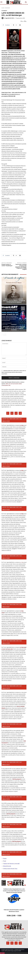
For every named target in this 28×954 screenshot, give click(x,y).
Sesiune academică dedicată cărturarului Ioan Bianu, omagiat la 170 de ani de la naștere (14, 300)
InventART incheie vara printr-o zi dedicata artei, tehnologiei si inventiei (14, 328)
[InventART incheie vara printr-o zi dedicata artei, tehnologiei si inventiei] (14, 318)
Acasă (3, 7)
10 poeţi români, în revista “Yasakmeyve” (7, 265)
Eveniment (7, 7)
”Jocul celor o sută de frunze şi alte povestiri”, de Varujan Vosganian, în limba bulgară (20, 267)
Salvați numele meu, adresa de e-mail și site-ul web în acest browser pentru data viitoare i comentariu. (14, 372)
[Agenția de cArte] (3, 18)
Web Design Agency (13, 950)
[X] (20, 413)
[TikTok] (16, 413)
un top (21, 425)
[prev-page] (3, 335)
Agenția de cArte (9, 18)
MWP (20, 950)
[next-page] (5, 335)
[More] (20, 25)
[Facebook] (7, 413)
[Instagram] (11, 413)
